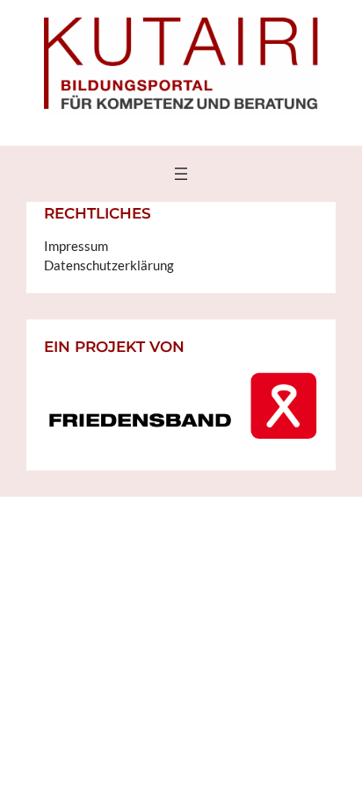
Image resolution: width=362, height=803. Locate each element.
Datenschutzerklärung (109, 265)
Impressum (76, 246)
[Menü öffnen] (181, 174)
